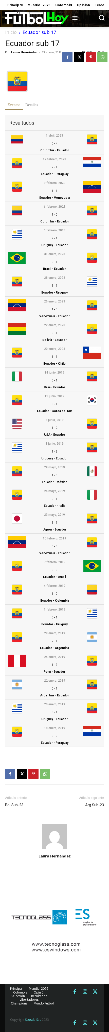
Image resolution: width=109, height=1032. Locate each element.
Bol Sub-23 (14, 805)
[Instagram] (85, 992)
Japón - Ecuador (54, 529)
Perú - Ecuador (54, 671)
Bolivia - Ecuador (54, 340)
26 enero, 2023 (54, 301)
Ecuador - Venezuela (54, 198)
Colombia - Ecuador (54, 150)
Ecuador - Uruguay (54, 292)
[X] (79, 57)
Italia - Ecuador (54, 387)
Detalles (31, 105)
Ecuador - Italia (54, 506)
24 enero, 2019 (54, 657)
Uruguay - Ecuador (54, 245)
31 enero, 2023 (54, 254)
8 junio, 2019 (55, 420)
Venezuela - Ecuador (54, 316)
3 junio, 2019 (55, 443)
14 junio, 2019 (54, 372)
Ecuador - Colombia (54, 600)
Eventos (14, 105)
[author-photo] (54, 849)
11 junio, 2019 (54, 396)
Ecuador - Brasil (54, 577)
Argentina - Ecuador (54, 695)
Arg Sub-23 (94, 805)
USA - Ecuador (54, 434)
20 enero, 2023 (54, 349)
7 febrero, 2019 (54, 562)
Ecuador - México (54, 482)
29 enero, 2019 (54, 633)
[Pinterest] (91, 57)
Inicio (11, 32)
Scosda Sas (33, 1019)
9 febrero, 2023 (54, 183)
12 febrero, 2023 (54, 159)
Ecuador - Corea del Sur (54, 411)
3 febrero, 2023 (54, 230)
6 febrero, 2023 (54, 206)
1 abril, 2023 (54, 135)
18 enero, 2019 (54, 728)
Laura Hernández (24, 52)
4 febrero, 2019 (54, 586)
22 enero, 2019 (54, 680)
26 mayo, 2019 (54, 491)
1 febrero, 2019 (54, 609)
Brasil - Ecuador (54, 269)
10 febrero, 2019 (54, 538)
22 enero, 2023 (54, 325)
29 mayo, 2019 (54, 467)
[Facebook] (67, 57)
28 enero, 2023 (54, 278)
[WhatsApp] (102, 57)
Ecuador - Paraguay (54, 174)
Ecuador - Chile (54, 363)
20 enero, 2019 (54, 704)
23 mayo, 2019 (54, 515)
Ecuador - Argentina (54, 648)
